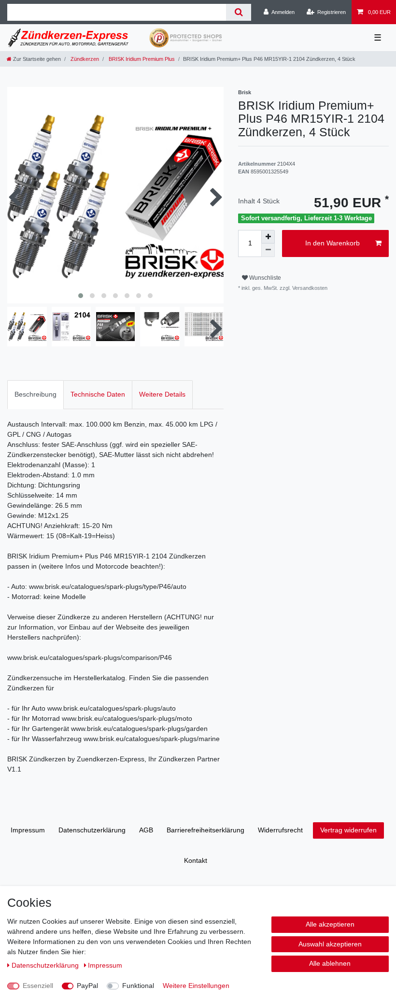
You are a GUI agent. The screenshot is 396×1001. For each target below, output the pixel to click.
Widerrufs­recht (280, 830)
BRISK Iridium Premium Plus (141, 59)
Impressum (28, 830)
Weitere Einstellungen (196, 985)
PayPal (87, 985)
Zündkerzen (84, 59)
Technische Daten (98, 394)
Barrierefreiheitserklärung (205, 830)
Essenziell (38, 985)
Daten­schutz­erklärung (92, 830)
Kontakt (195, 860)
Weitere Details (162, 394)
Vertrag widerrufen (348, 830)
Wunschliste (264, 277)
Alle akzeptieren (330, 924)
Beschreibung (35, 394)
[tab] (35, 394)
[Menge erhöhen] (268, 236)
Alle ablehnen (330, 963)
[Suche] (238, 12)
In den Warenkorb (332, 243)
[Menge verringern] (268, 250)
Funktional (138, 985)
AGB (146, 830)
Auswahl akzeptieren (330, 944)
